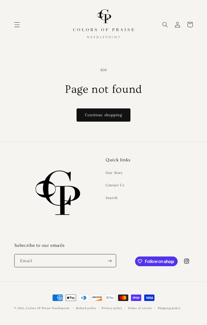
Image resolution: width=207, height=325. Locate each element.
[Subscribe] (109, 260)
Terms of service (140, 308)
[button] (17, 24)
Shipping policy (169, 308)
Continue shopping (103, 114)
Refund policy (86, 308)
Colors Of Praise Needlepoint (48, 308)
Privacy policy (112, 308)
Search (112, 198)
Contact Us (115, 185)
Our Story (114, 172)
